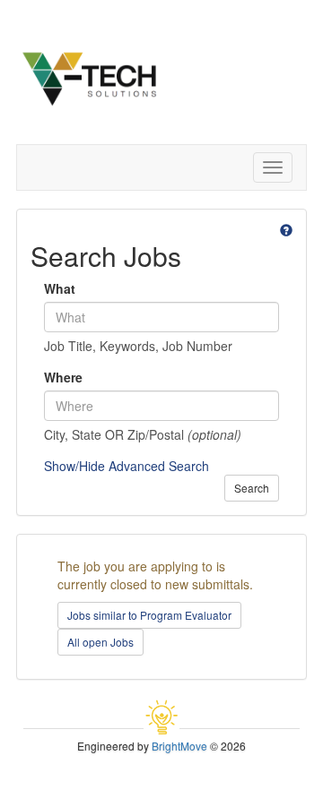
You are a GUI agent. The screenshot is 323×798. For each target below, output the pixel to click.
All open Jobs (100, 641)
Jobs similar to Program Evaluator (149, 614)
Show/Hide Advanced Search (126, 466)
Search (251, 487)
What (59, 288)
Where (63, 377)
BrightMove (179, 745)
